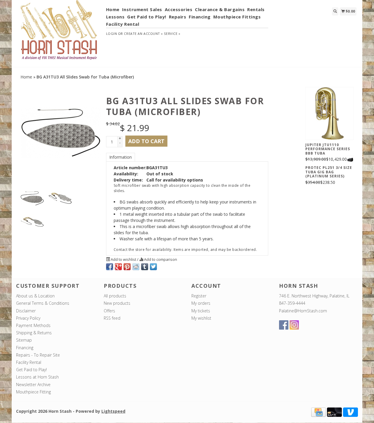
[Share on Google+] (118, 266)
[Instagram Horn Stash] (294, 325)
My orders (200, 303)
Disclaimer (26, 311)
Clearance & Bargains (220, 9)
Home (113, 9)
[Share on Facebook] (109, 266)
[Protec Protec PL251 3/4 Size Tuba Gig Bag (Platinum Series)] (350, 159)
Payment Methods (33, 325)
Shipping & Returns (34, 332)
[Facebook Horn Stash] (283, 325)
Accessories (179, 9)
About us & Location (35, 296)
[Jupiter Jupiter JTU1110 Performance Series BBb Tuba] (329, 113)
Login (111, 33)
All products (115, 296)
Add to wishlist (123, 259)
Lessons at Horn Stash (37, 377)
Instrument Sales (142, 9)
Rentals (256, 9)
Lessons (115, 17)
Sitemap (24, 340)
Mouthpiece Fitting (33, 392)
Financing (200, 17)
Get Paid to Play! (146, 17)
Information (120, 157)
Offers (109, 311)
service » (172, 33)
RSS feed (112, 318)
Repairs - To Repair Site (38, 355)
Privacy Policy (28, 318)
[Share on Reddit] (135, 266)
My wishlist (201, 318)
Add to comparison (160, 259)
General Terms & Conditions (42, 303)
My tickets (200, 311)
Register (198, 296)
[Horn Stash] (58, 33)
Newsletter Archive (33, 384)
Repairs (177, 17)
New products (117, 303)
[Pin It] (127, 266)
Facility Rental (122, 24)
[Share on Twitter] (153, 266)
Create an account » (143, 33)
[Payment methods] (318, 412)
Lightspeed (113, 411)
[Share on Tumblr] (144, 266)
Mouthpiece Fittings (237, 17)
